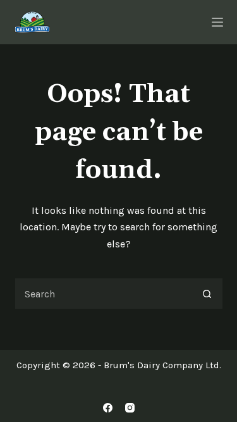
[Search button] (207, 293)
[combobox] (103, 293)
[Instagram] (130, 408)
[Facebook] (107, 408)
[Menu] (217, 22)
